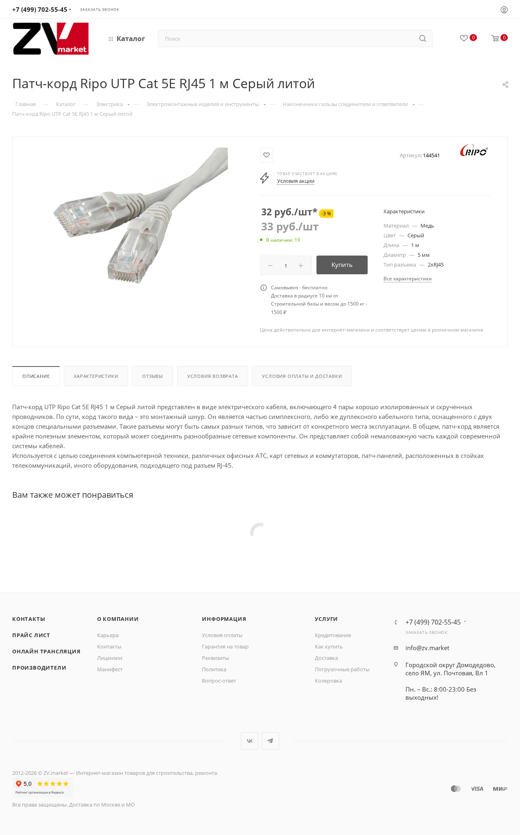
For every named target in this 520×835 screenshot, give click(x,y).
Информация (224, 618)
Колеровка (328, 680)
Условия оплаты (222, 635)
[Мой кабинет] (504, 10)
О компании (118, 618)
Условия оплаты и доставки (302, 376)
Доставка (326, 657)
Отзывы (152, 376)
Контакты (28, 618)
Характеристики (96, 376)
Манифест (110, 669)
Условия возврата (212, 376)
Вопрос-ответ (219, 680)
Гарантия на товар (225, 646)
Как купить (329, 646)
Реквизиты (215, 657)
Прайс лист (31, 635)
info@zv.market (427, 648)
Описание (36, 376)
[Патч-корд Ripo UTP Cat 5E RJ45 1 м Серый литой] (136, 238)
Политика (214, 669)
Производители (39, 667)
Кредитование (333, 635)
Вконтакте (249, 741)
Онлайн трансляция (46, 651)
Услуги (326, 618)
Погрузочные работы (342, 669)
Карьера (108, 635)
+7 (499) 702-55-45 (39, 9)
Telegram (270, 741)
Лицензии (109, 657)
